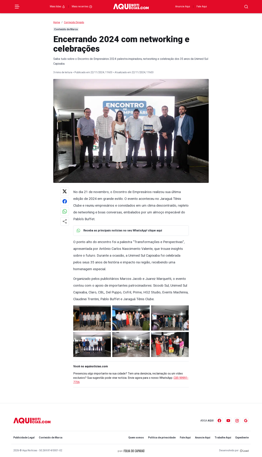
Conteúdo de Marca (50, 437)
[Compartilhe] (64, 221)
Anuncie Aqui (182, 6)
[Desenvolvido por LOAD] (244, 450)
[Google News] (246, 420)
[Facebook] (219, 421)
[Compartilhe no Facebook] (64, 201)
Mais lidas (56, 6)
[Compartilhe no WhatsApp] (64, 211)
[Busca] (246, 6)
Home (56, 22)
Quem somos (136, 437)
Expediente (242, 437)
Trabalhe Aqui (223, 437)
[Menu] (17, 6)
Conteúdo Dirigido (74, 22)
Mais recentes (80, 6)
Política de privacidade (162, 437)
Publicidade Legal (24, 437)
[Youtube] (228, 421)
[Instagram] (237, 421)
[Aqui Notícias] (131, 7)
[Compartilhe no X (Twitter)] (64, 191)
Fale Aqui (202, 6)
